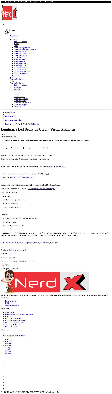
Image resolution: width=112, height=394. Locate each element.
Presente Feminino (20, 55)
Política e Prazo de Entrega (14, 322)
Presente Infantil (19, 61)
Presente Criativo (20, 52)
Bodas (16, 46)
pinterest (8, 351)
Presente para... (15, 36)
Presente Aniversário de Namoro (25, 50)
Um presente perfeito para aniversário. (52, 166)
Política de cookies (11, 326)
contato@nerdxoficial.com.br (15, 335)
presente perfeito (33, 243)
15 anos (16, 44)
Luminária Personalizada (22, 103)
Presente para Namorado (22, 71)
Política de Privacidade (13, 318)
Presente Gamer (19, 59)
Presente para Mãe (20, 67)
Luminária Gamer (20, 101)
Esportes (17, 89)
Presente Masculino (20, 63)
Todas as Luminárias (17, 79)
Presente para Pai (20, 69)
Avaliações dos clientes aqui (16, 250)
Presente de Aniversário (22, 53)
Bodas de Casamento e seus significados (19, 314)
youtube (8, 347)
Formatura (17, 91)
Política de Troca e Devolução (15, 320)
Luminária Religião (20, 105)
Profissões (17, 57)
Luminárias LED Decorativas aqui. (22, 177)
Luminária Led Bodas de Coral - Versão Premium (22, 124)
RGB (11, 77)
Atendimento (9, 312)
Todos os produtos (20, 42)
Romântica (17, 107)
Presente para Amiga (21, 65)
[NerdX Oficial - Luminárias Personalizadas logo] (9, 21)
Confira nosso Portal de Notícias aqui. (41, 189)
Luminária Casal (19, 97)
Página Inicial (10, 112)
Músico (16, 75)
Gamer (16, 93)
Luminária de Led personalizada (12, 243)
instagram (8, 343)
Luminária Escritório (21, 99)
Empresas (17, 87)
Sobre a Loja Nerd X (12, 324)
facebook (8, 339)
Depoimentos (9, 316)
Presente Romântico (21, 73)
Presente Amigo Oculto (22, 48)
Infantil (16, 95)
